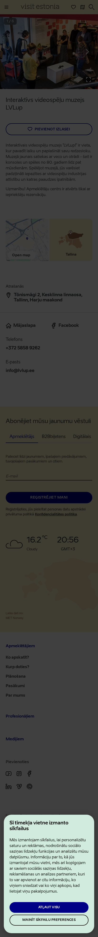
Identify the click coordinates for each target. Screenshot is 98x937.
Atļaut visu (49, 907)
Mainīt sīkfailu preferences (49, 920)
